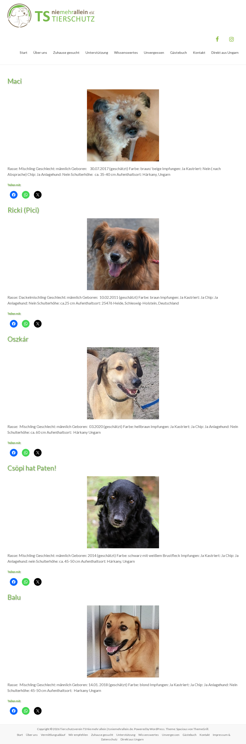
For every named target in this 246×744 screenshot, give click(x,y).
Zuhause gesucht (66, 52)
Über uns (40, 52)
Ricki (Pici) (23, 210)
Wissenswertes (126, 52)
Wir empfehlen (78, 735)
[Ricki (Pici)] (123, 220)
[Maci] (123, 91)
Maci (14, 81)
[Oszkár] (123, 349)
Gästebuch (178, 52)
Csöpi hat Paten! (31, 468)
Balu (14, 597)
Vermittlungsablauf (53, 735)
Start (23, 52)
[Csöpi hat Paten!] (123, 478)
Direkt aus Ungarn (225, 52)
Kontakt (199, 52)
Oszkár (17, 339)
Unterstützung (97, 52)
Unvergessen (154, 52)
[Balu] (123, 607)
